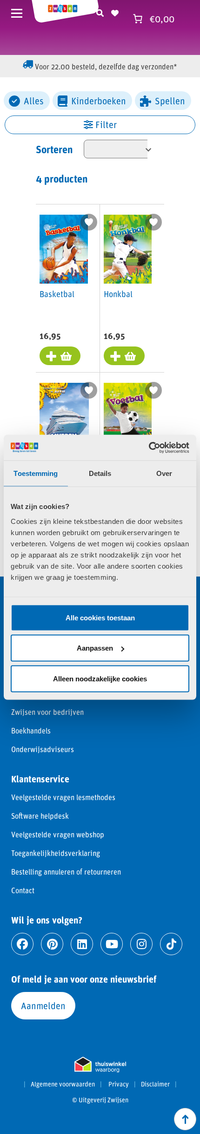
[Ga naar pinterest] (52, 944)
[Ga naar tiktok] (171, 944)
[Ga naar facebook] (22, 944)
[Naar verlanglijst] (115, 12)
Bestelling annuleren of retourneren (66, 871)
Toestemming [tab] (35, 473)
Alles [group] (34, 101)
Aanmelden (43, 1005)
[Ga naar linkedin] (82, 944)
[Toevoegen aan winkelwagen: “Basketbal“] (60, 355)
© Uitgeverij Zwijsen (100, 1100)
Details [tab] (100, 473)
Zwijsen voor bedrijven (47, 712)
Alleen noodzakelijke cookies (100, 678)
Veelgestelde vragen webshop (57, 834)
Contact (22, 890)
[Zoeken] (100, 12)
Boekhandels (31, 730)
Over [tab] (164, 473)
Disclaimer (155, 1084)
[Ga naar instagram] (141, 944)
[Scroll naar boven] (185, 1119)
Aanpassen (95, 648)
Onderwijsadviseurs (42, 749)
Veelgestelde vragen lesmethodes (63, 797)
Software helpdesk (40, 816)
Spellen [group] (170, 101)
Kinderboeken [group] (98, 101)
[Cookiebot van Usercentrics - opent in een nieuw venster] (148, 447)
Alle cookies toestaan (100, 617)
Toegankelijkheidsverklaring (55, 853)
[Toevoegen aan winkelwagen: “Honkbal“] (124, 355)
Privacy (118, 1084)
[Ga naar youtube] (111, 944)
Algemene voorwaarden (63, 1084)
